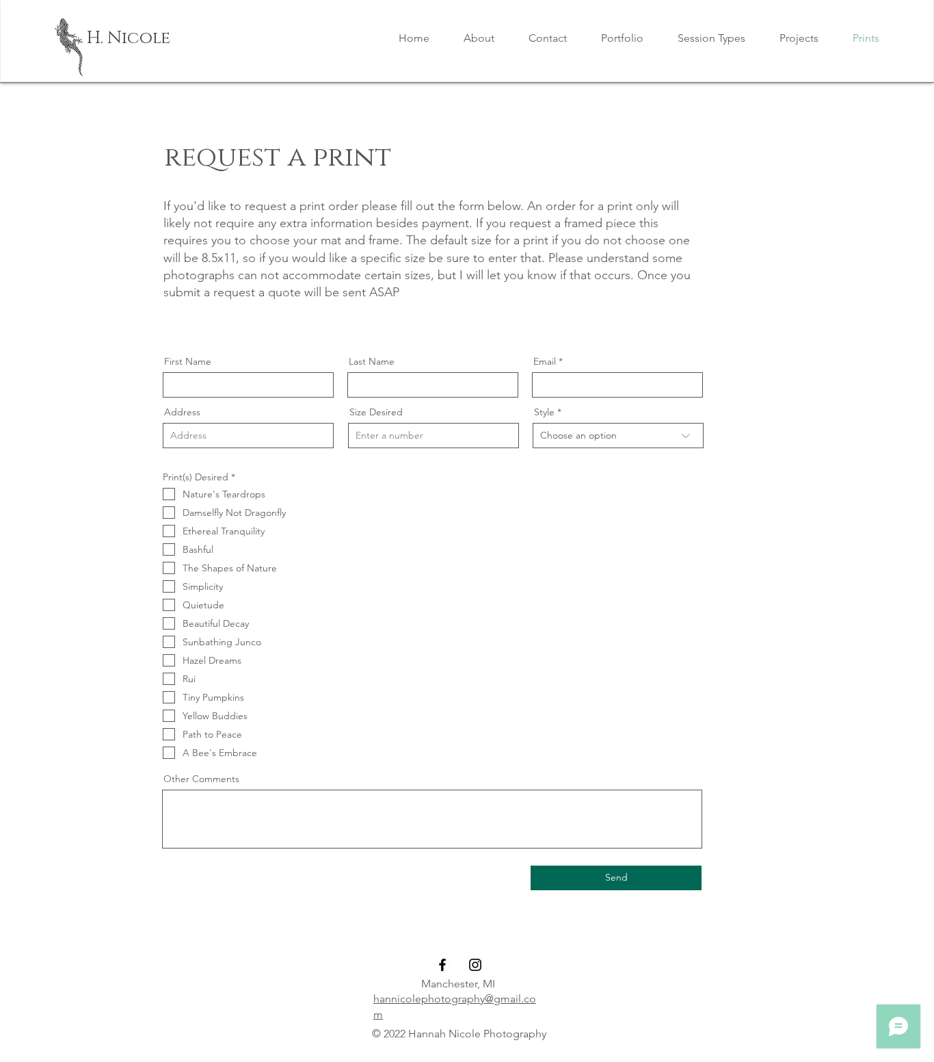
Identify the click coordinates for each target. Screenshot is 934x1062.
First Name (187, 361)
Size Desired (376, 412)
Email (544, 361)
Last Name (372, 361)
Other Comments (201, 778)
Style (544, 412)
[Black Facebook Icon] (442, 965)
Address (182, 412)
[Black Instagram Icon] (475, 965)
